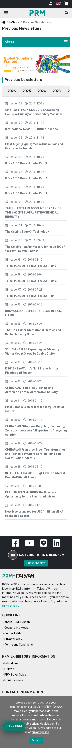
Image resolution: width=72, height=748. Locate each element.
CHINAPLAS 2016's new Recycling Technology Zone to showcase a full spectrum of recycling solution (36, 430)
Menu (9, 41)
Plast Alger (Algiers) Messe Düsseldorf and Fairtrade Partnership (34, 146)
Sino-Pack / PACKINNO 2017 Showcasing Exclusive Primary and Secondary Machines (34, 112)
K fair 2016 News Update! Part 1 (26, 193)
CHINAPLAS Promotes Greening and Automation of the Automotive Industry (31, 390)
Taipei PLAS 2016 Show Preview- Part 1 (31, 295)
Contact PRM (13, 633)
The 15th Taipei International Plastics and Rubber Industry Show (33, 332)
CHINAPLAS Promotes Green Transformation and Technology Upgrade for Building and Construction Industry (35, 454)
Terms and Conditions (18, 644)
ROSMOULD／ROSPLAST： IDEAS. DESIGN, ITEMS (33, 313)
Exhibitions (11, 663)
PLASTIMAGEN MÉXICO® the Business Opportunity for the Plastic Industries (30, 494)
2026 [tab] (12, 91)
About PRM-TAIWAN (17, 622)
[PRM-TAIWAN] (37, 12)
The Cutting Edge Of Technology (27, 231)
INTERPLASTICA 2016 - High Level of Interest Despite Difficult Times (35, 475)
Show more (9, 606)
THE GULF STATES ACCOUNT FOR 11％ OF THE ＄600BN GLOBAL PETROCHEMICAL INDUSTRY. (33, 212)
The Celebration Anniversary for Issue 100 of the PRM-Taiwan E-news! (35, 249)
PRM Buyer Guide (15, 674)
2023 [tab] (57, 91)
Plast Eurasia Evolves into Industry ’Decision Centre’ (35, 409)
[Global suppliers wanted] (36, 64)
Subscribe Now (36, 563)
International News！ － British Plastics (31, 129)
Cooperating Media (16, 627)
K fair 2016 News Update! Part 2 (26, 178)
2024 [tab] (42, 91)
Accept (36, 740)
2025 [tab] (27, 91)
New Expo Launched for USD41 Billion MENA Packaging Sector (34, 513)
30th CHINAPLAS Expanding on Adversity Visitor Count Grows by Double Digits (32, 351)
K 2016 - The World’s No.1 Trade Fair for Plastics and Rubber (31, 370)
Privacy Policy (13, 639)
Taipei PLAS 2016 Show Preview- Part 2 (31, 281)
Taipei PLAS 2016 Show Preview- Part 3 (31, 265)
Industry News (13, 680)
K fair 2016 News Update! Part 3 (26, 163)
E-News (14, 22)
